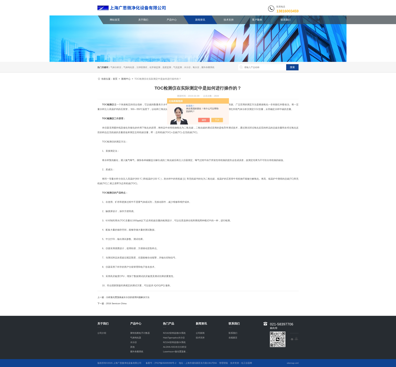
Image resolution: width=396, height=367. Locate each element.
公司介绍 (101, 333)
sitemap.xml (293, 363)
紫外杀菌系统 (136, 351)
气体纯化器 (135, 337)
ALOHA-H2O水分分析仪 (174, 347)
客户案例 (257, 19)
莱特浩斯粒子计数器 (140, 333)
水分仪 (133, 342)
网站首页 (115, 19)
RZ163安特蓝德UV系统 (174, 333)
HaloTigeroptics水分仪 (174, 337)
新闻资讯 (200, 19)
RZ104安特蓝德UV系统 (174, 342)
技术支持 (229, 19)
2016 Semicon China (116, 303)
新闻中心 (126, 78)
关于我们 (143, 19)
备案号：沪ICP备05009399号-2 (161, 363)
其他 (132, 347)
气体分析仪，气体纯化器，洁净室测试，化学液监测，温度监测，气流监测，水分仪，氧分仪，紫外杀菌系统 (162, 67)
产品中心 (172, 19)
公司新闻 (200, 333)
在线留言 (233, 337)
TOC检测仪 (108, 118)
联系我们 (286, 19)
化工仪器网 (246, 363)
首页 (115, 78)
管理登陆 (223, 363)
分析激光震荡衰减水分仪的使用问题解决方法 (127, 297)
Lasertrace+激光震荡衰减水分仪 (176, 351)
